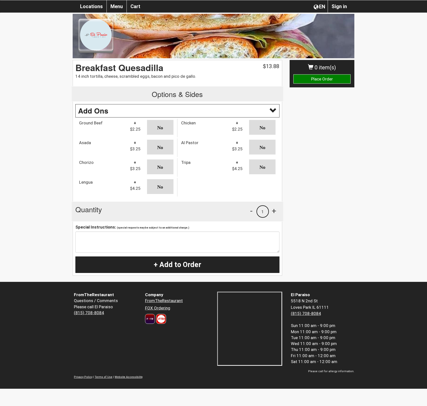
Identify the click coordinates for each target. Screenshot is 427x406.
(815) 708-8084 (89, 312)
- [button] (251, 210)
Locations (91, 6)
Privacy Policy (83, 377)
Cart (135, 6)
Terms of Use (103, 377)
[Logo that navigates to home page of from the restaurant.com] (150, 319)
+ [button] (274, 210)
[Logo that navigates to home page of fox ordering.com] (160, 319)
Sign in (339, 6)
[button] (160, 127)
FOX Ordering (157, 308)
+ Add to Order (177, 264)
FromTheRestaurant (164, 300)
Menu (116, 6)
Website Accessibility (129, 377)
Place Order (322, 79)
